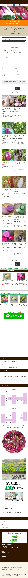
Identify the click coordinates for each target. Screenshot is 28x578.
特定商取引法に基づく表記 (7, 569)
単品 (7, 57)
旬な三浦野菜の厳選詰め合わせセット (15, 28)
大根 (11, 50)
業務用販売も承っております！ (14, 23)
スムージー (9, 52)
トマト (14, 50)
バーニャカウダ (20, 50)
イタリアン (15, 52)
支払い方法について (5, 567)
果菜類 (3, 69)
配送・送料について (14, 567)
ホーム (3, 57)
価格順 (10, 81)
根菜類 (3, 72)
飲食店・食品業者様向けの (14, 21)
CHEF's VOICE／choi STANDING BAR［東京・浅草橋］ (14, 377)
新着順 (14, 81)
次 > (17, 88)
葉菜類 (15, 69)
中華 (20, 52)
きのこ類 (16, 72)
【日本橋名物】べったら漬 (14, 33)
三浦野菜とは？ (5, 373)
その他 (3, 75)
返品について (20, 567)
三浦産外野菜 (17, 75)
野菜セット (6, 50)
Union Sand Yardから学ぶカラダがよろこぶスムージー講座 (14, 381)
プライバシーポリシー (17, 569)
